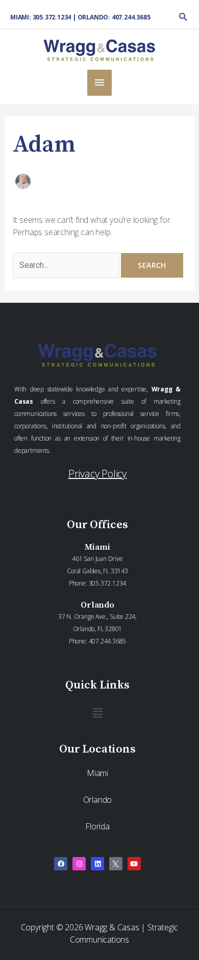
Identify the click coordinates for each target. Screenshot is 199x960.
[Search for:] (67, 264)
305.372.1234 (108, 583)
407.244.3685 (108, 641)
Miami (97, 773)
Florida (97, 826)
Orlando (97, 799)
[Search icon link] (183, 16)
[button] (97, 712)
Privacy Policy (97, 474)
